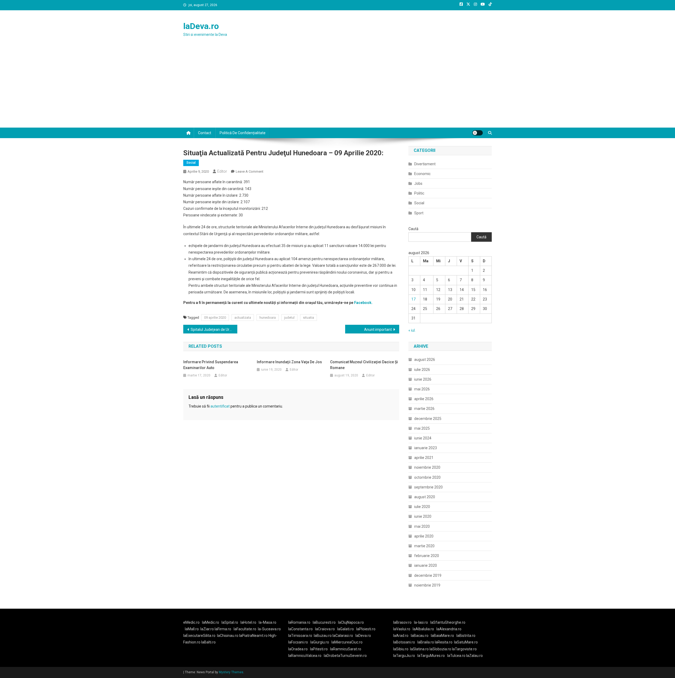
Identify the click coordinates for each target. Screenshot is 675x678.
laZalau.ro (474, 655)
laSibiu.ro (400, 649)
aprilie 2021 (423, 458)
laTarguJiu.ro (405, 655)
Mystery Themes (231, 672)
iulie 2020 (422, 507)
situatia (308, 317)
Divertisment (425, 164)
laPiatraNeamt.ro (253, 635)
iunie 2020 (422, 516)
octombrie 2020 (427, 477)
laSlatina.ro (419, 649)
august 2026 (424, 359)
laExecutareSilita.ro (199, 635)
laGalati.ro (345, 629)
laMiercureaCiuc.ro (347, 642)
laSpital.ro (229, 622)
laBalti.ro (208, 642)
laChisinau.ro (227, 635)
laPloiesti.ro (365, 629)
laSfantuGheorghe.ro (447, 622)
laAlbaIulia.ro (423, 629)
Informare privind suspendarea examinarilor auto (210, 365)
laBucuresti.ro (324, 622)
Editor (222, 171)
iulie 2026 (422, 369)
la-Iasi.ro (421, 622)
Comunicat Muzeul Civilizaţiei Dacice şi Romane (364, 365)
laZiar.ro (207, 629)
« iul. (412, 330)
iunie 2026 (422, 379)
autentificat (220, 406)
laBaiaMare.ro (442, 635)
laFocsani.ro (298, 642)
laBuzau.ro (323, 635)
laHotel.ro (248, 622)
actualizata (242, 317)
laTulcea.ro (456, 655)
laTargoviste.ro (464, 649)
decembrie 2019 (427, 575)
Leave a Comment (249, 171)
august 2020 (424, 497)
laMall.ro (192, 629)
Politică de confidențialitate (243, 133)
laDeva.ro (201, 26)
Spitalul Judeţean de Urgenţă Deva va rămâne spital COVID (214, 329)
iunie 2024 (422, 438)
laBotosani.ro (404, 642)
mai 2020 (422, 526)
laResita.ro (443, 642)
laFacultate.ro (245, 629)
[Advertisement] (337, 88)
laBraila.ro (425, 642)
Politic (419, 193)
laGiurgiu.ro (320, 642)
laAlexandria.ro (448, 629)
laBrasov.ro (402, 622)
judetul (289, 317)
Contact (204, 133)
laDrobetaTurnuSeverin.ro (345, 655)
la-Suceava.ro (269, 629)
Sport (418, 213)
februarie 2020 (426, 556)
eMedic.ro (191, 622)
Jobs (418, 183)
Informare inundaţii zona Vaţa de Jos (289, 362)
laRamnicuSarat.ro (345, 649)
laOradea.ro (298, 649)
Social (191, 162)
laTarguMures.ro (431, 655)
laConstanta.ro (300, 629)
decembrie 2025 (427, 419)
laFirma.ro (223, 629)
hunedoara (267, 317)
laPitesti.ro (319, 649)
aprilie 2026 (423, 399)
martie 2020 (424, 546)
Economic (422, 174)
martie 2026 (424, 408)
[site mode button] (477, 132)
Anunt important (378, 329)
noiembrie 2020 (427, 467)
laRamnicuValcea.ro (304, 655)
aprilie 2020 (423, 536)
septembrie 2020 (428, 487)
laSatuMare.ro (466, 642)
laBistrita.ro (465, 635)
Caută (413, 229)
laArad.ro (400, 635)
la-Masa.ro (267, 622)
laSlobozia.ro (440, 649)
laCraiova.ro (325, 629)
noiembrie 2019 (427, 585)
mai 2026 (422, 389)
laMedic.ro (211, 622)
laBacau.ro (419, 635)
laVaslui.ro (403, 629)
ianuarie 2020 (425, 565)
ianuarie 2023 (425, 448)
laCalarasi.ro (342, 635)
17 (413, 299)
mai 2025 (422, 428)
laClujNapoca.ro (351, 622)
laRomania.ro (299, 622)
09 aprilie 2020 (215, 317)
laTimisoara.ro (300, 635)
